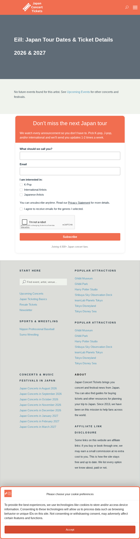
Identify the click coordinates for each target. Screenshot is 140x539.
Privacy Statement (79, 202)
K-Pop (28, 184)
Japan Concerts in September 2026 (41, 393)
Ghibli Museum (84, 278)
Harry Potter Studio (86, 289)
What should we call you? (36, 148)
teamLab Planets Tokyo (89, 300)
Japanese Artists (34, 194)
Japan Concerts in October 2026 (39, 399)
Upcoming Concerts (31, 293)
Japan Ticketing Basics (33, 299)
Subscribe (70, 236)
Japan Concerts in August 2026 (38, 388)
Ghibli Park (81, 283)
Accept (70, 529)
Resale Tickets (28, 304)
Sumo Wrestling (29, 334)
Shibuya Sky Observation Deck (93, 294)
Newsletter (26, 310)
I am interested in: (31, 179)
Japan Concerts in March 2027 (38, 426)
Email (23, 164)
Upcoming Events (78, 91)
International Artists (35, 189)
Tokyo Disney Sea (85, 311)
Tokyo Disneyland (85, 305)
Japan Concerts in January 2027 (39, 415)
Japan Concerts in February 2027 (39, 421)
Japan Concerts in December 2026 (40, 410)
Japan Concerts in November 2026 (40, 404)
